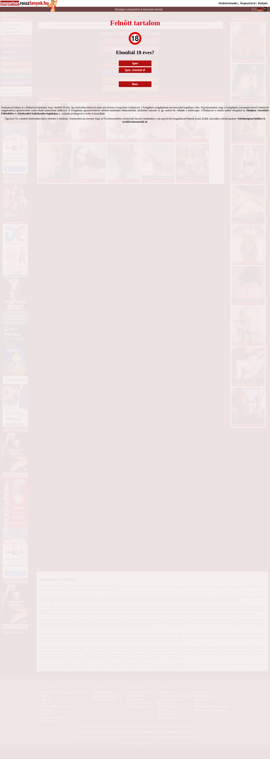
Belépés (263, 3)
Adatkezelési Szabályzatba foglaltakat (37, 113)
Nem (135, 84)
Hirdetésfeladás (228, 3)
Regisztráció (247, 3)
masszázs (149, 9)
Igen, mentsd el (135, 70)
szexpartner (133, 9)
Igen (135, 63)
